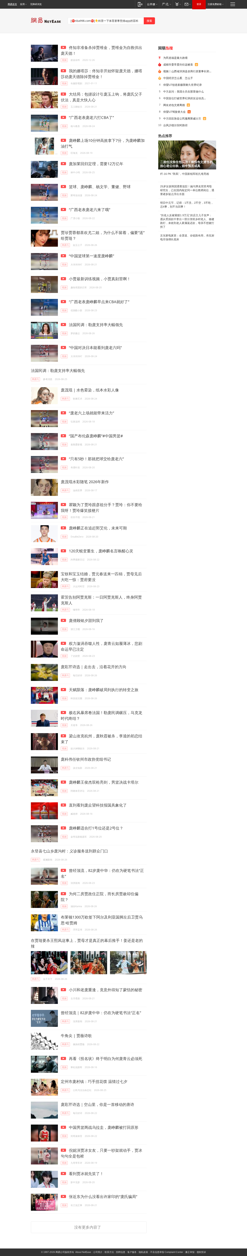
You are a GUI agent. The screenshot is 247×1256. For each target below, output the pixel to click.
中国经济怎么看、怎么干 (178, 78)
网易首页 (12, 4)
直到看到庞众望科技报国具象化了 (97, 805)
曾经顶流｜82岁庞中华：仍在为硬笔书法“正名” (101, 1012)
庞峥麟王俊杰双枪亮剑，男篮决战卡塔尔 (103, 782)
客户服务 (132, 1252)
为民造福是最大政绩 (175, 58)
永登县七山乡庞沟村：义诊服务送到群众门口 (69, 851)
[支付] (178, 4)
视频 (64, 60)
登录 (199, 4)
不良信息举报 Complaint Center (166, 1252)
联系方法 (109, 1252)
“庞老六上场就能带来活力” (91, 413)
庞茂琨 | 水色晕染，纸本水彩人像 (90, 390)
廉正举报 (190, 1252)
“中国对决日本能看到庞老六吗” (95, 347)
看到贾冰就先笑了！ (86, 1173)
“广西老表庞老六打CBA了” (91, 117)
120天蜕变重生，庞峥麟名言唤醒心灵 (100, 551)
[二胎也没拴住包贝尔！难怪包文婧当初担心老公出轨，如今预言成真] (187, 154)
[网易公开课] (152, 4)
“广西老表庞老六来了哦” (89, 209)
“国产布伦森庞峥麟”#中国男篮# (95, 435)
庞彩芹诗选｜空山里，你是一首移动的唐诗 (97, 1104)
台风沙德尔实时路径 (175, 125)
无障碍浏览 (36, 4)
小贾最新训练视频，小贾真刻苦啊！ (99, 278)
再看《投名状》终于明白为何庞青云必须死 (105, 1058)
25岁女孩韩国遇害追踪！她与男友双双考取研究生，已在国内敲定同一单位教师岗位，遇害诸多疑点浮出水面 (187, 190)
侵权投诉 (201, 1252)
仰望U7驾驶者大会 (174, 112)
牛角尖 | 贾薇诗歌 (76, 1035)
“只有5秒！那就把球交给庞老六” (96, 458)
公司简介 (97, 1252)
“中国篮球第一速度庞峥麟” (91, 255)
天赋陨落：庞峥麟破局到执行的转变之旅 (103, 689)
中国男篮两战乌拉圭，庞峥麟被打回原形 (103, 1127)
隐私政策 (143, 1252)
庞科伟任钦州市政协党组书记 (86, 759)
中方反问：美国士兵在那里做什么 (183, 91)
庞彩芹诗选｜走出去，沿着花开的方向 (93, 666)
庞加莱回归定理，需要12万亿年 (95, 163)
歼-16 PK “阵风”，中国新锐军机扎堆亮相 (184, 173)
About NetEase (83, 1252)
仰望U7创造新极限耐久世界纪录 (182, 85)
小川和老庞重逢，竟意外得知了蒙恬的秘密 (105, 989)
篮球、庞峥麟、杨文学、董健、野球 (99, 186)
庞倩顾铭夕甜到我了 (86, 620)
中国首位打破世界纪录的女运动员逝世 (186, 98)
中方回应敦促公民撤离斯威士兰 (182, 118)
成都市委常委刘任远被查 (178, 64)
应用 (22, 4)
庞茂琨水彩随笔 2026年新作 (85, 481)
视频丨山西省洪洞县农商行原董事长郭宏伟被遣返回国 (188, 71)
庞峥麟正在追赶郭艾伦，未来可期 (97, 528)
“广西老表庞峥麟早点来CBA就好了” (98, 301)
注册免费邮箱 (215, 4)
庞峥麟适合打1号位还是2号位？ (95, 828)
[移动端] (140, 4)
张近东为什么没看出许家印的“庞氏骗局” (102, 1196)
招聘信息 (120, 1252)
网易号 (65, 245)
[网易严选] (166, 4)
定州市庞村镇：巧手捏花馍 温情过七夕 (94, 1081)
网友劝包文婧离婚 (174, 105)
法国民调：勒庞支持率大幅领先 (95, 324)
